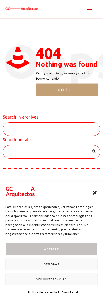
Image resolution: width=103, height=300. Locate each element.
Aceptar (51, 249)
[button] (95, 192)
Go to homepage (69, 91)
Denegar (52, 264)
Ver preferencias (51, 279)
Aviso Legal (70, 292)
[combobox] (51, 129)
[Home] (21, 9)
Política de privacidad (43, 292)
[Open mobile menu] (92, 9)
